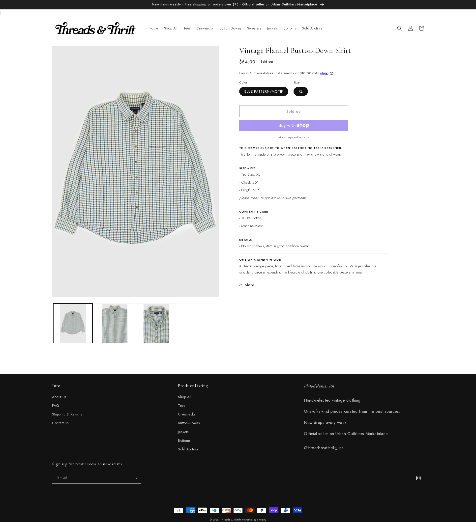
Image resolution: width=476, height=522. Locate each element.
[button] (399, 28)
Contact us (60, 422)
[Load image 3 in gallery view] (156, 323)
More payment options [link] (293, 137)
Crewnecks (186, 414)
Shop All (184, 396)
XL (301, 91)
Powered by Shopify (254, 520)
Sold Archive (188, 449)
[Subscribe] (135, 478)
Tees (181, 405)
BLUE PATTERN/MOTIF (263, 91)
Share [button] (249, 284)
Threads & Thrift (230, 520)
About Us (59, 396)
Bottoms (184, 440)
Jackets (183, 431)
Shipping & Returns (67, 414)
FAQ (55, 405)
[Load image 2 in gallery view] (114, 323)
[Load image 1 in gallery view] (72, 323)
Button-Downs (189, 422)
